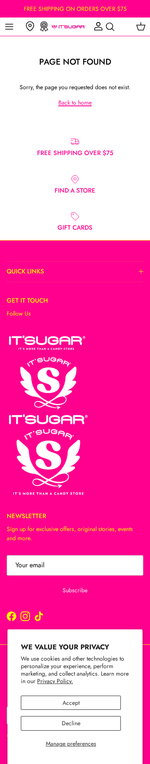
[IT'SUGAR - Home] (69, 26)
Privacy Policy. (55, 681)
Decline (71, 723)
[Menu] (9, 27)
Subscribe (75, 590)
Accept (71, 703)
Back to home (75, 102)
